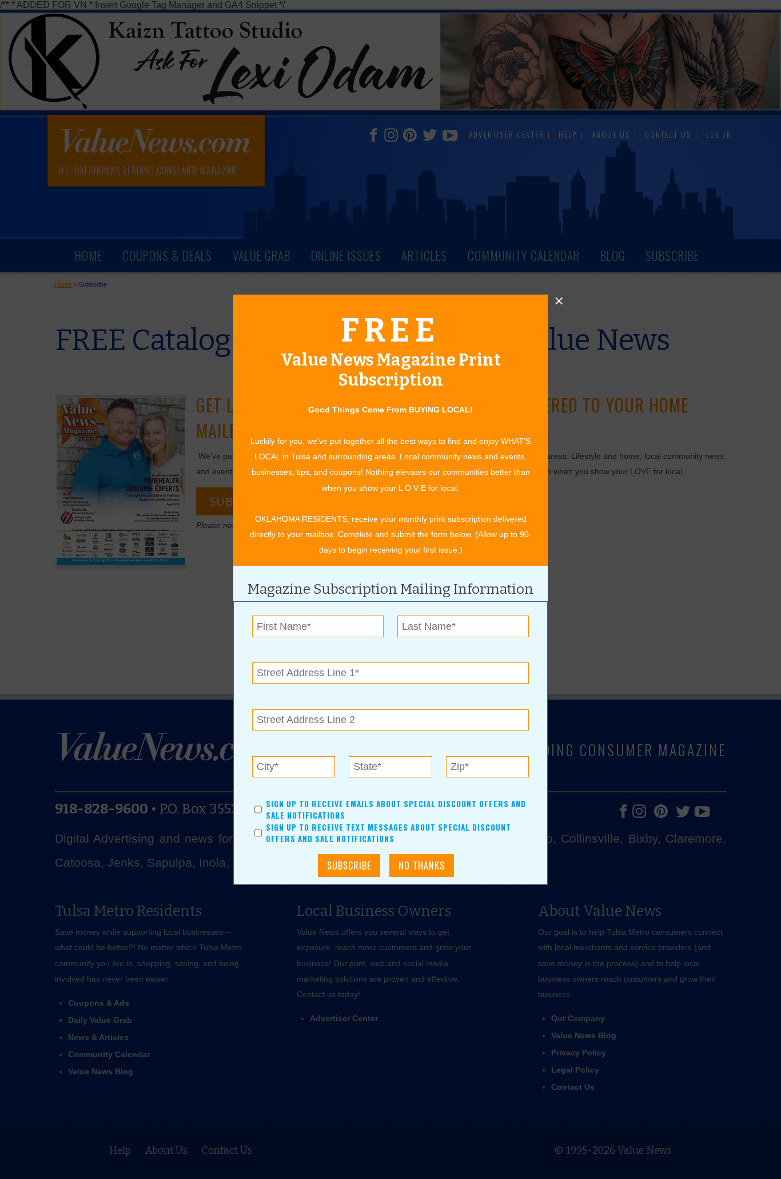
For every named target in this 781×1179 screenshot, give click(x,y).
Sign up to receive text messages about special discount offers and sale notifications (388, 832)
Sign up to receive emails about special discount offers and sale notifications (396, 809)
